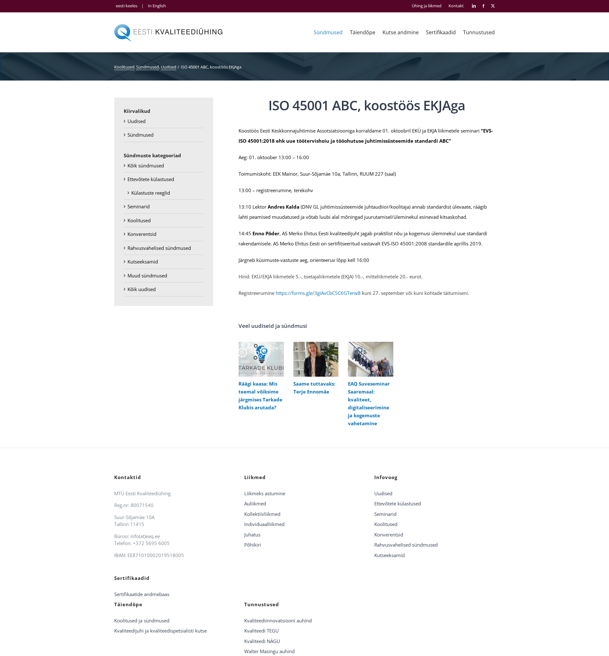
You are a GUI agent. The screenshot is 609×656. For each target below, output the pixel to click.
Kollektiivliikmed (262, 514)
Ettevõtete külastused (151, 179)
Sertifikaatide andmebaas (141, 594)
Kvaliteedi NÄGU (262, 641)
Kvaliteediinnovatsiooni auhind (278, 620)
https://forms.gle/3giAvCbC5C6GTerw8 (318, 293)
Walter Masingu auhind (269, 651)
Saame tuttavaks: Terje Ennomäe (314, 359)
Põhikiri (252, 545)
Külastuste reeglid (150, 193)
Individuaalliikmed (264, 524)
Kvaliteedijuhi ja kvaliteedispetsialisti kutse (160, 630)
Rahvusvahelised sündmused (159, 248)
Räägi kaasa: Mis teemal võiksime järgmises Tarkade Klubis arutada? (259, 359)
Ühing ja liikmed (427, 6)
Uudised (137, 121)
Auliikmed (255, 503)
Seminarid (139, 206)
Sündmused (141, 135)
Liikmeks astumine (264, 493)
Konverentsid (142, 234)
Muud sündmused (147, 275)
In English (157, 6)
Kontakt (456, 6)
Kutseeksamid (143, 261)
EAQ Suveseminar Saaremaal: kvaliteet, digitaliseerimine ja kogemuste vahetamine (369, 359)
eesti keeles (126, 6)
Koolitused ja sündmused (141, 620)
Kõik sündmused (146, 165)
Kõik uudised (142, 289)
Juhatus (252, 534)
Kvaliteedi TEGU (261, 630)
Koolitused (139, 220)
